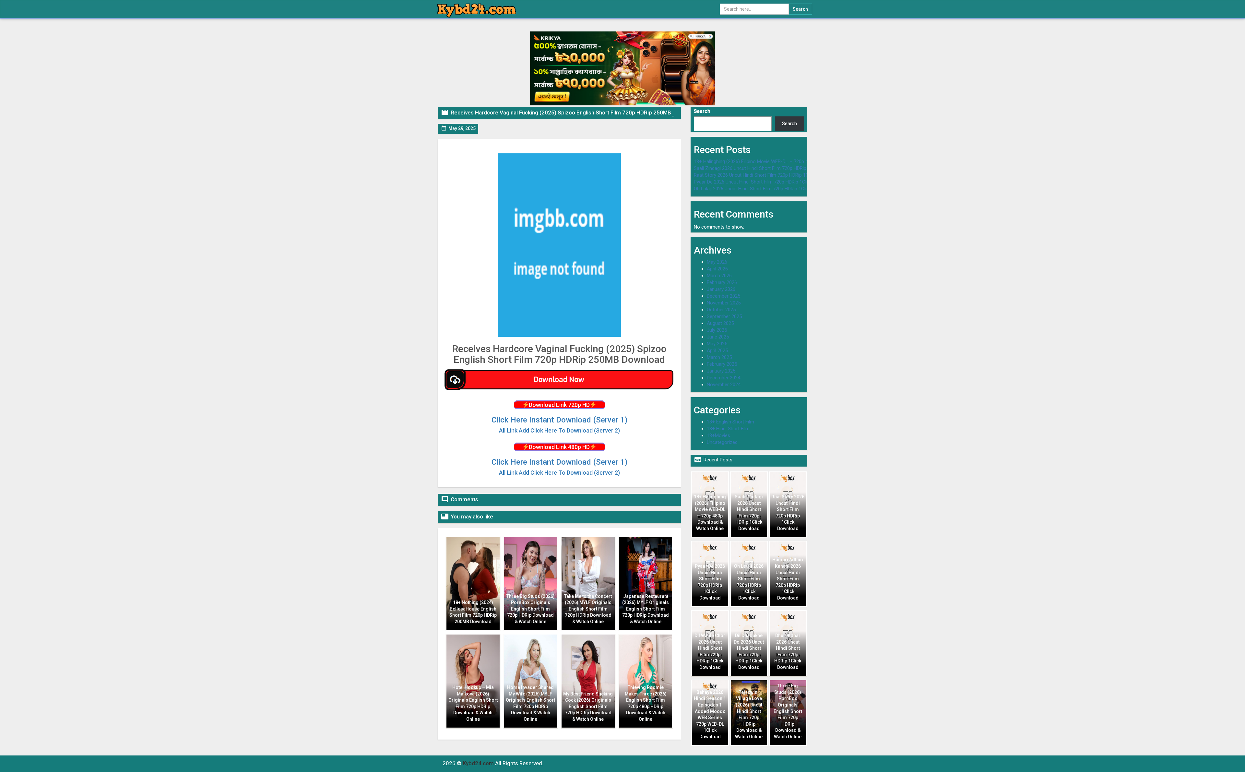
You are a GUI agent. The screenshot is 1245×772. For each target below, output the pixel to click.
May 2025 (717, 344)
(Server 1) (559, 419)
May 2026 (717, 262)
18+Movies (718, 435)
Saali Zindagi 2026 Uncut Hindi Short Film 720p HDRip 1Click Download (768, 168)
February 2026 (722, 282)
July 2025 (717, 330)
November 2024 (724, 384)
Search (702, 111)
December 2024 (723, 378)
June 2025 (718, 337)
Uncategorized (722, 442)
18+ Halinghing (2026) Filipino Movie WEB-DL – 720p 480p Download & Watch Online (783, 161)
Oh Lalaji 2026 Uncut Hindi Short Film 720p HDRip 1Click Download (764, 189)
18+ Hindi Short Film (728, 429)
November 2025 (724, 303)
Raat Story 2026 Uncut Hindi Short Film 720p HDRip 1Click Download (766, 175)
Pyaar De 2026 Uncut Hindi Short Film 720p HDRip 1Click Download (764, 182)
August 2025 (720, 323)
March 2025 (719, 357)
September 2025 (724, 316)
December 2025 (723, 296)
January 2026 (721, 289)
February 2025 (722, 364)
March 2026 (719, 276)
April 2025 (717, 350)
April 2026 (717, 269)
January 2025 (721, 371)
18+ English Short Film (730, 422)
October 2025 (721, 310)
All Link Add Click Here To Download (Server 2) (559, 472)
